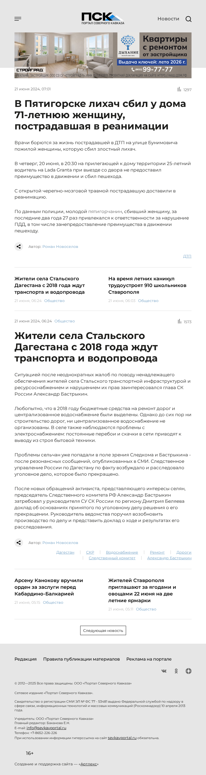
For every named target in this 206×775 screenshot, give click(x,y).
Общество (54, 301)
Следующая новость (103, 630)
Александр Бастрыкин (169, 558)
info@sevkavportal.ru (46, 727)
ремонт (157, 552)
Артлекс (88, 764)
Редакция (25, 659)
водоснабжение (122, 552)
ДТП (187, 256)
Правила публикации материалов (81, 659)
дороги (184, 552)
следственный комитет (112, 558)
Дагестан (65, 552)
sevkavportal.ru (122, 737)
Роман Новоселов (60, 246)
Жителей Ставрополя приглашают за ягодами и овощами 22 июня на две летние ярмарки (142, 590)
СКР (90, 552)
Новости (168, 18)
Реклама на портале (149, 659)
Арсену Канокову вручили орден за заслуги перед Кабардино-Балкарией (48, 587)
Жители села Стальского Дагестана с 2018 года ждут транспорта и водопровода (49, 285)
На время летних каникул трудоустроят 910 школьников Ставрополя (147, 285)
